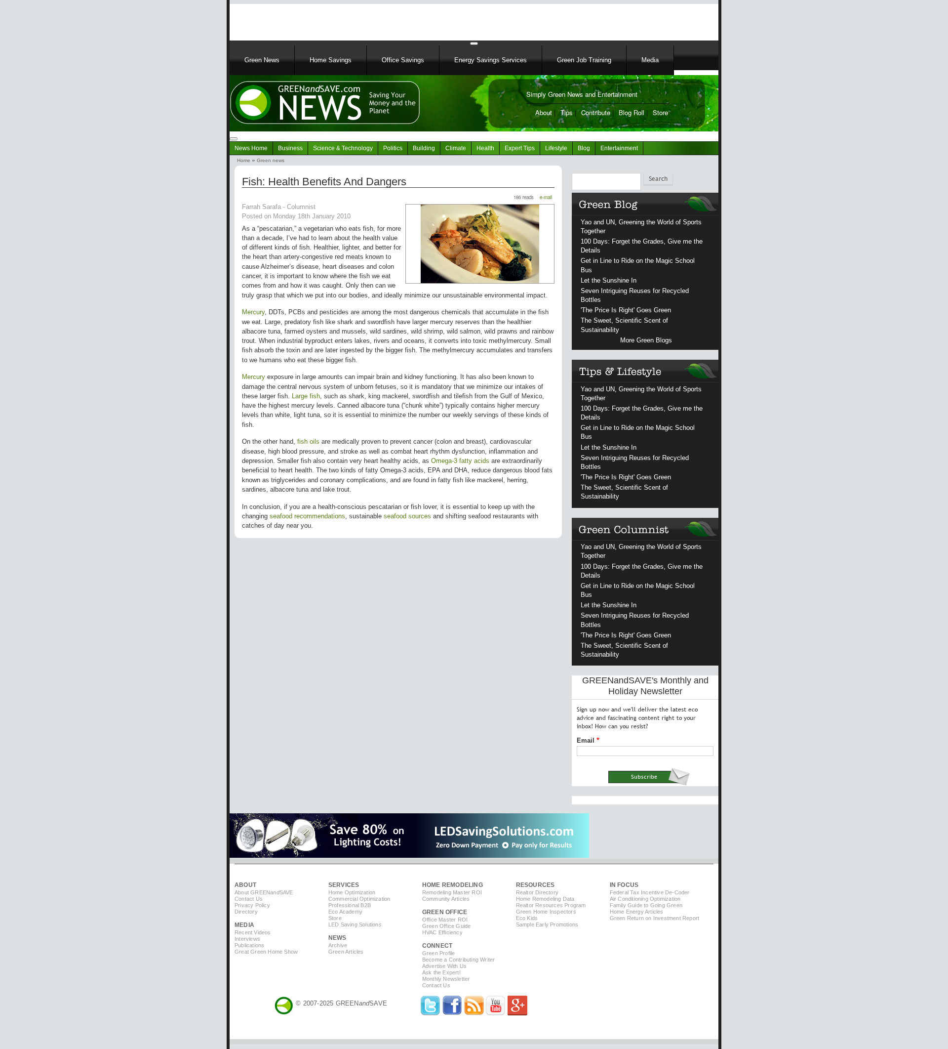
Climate (455, 148)
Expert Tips (520, 148)
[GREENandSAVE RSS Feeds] (474, 1013)
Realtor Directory (537, 892)
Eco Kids (527, 918)
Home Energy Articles (637, 912)
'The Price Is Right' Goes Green (626, 310)
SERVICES (343, 884)
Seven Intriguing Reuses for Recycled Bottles (635, 295)
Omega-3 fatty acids (460, 460)
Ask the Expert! (441, 972)
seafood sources (407, 516)
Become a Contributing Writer (458, 960)
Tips (566, 112)
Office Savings (403, 60)
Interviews (247, 939)
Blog (584, 148)
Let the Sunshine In (608, 280)
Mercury (253, 312)
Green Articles (346, 952)
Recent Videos (253, 932)
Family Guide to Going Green (646, 905)
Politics (392, 148)
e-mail (546, 197)
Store (660, 112)
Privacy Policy (252, 905)
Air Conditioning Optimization (645, 899)
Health (485, 148)
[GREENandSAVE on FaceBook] (452, 1013)
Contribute (595, 112)
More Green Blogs (646, 340)
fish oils (308, 441)
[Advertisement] (355, 19)
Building (424, 148)
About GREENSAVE (264, 892)
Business (290, 148)
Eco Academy (345, 912)
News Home (251, 148)
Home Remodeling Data (545, 899)
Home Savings (331, 60)
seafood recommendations (307, 516)
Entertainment (619, 148)
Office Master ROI (445, 920)
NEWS (337, 937)
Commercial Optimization (359, 899)
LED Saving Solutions (355, 924)
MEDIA (244, 925)
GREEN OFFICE (444, 912)
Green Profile (438, 953)
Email (585, 740)
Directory (246, 912)
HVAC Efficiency (442, 932)
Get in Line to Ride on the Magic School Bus (638, 265)
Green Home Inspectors (546, 912)
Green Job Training (584, 60)
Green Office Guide (446, 926)
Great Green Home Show (266, 952)
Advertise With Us (444, 966)
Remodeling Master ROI (452, 892)
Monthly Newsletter (446, 979)
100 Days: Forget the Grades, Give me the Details (642, 246)
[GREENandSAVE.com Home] (284, 1003)
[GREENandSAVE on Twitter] (430, 1013)
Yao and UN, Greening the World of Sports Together (641, 226)
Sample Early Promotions (547, 924)
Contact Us (249, 899)
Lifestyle (556, 148)
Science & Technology (343, 148)
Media (650, 60)
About (543, 112)
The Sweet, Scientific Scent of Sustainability (624, 325)
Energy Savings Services (490, 60)
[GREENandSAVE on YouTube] (496, 1013)
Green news (270, 160)
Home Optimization (351, 892)
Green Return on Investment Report (655, 918)
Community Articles (446, 899)
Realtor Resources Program (551, 905)
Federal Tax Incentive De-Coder (650, 892)
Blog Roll (631, 112)
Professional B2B (349, 905)
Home (243, 160)
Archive (337, 945)
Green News (261, 60)
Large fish (306, 396)
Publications (249, 945)
